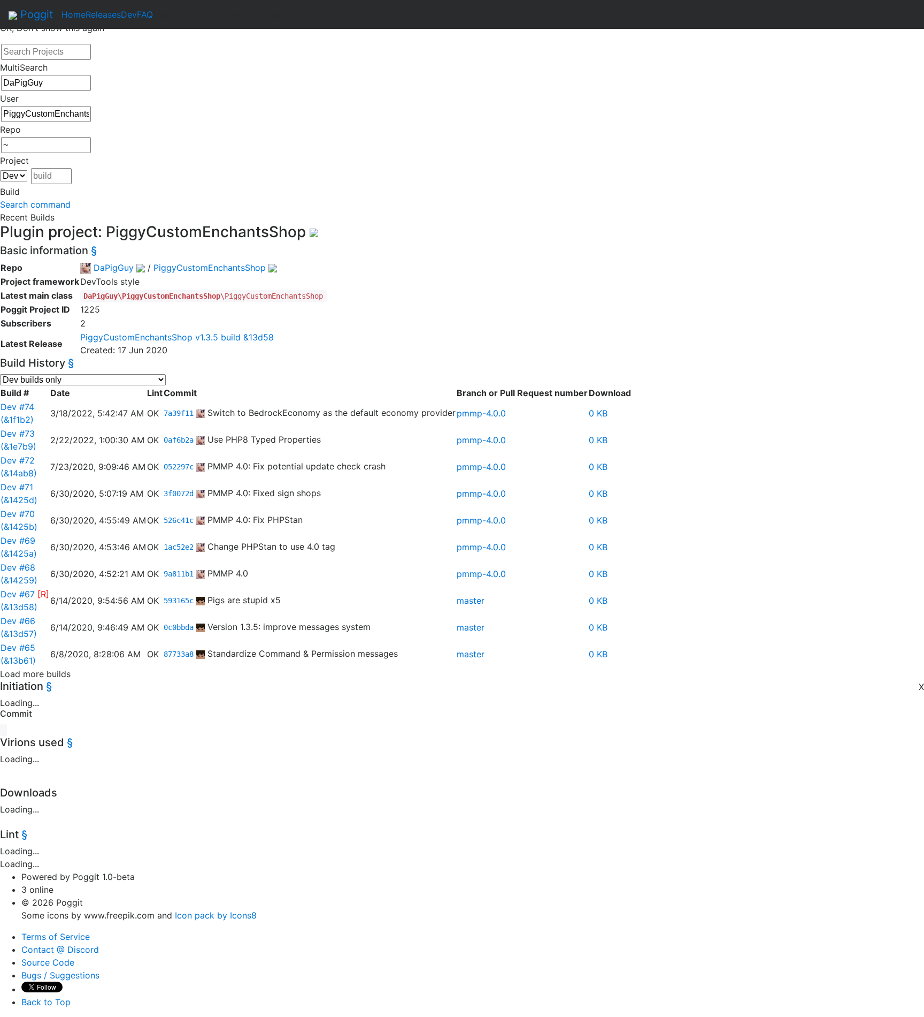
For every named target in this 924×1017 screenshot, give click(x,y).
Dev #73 (18, 433)
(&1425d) (19, 500)
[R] (43, 594)
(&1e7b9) (18, 446)
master (470, 600)
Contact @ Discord (60, 949)
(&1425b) (19, 526)
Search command (35, 204)
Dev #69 (18, 540)
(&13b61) (18, 660)
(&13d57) (19, 633)
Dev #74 (17, 406)
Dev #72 (18, 460)
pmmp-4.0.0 (481, 413)
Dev (129, 14)
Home (73, 14)
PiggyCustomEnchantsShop (209, 267)
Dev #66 (18, 621)
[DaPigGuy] (200, 412)
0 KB (598, 413)
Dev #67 (18, 594)
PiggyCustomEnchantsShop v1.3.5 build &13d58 (177, 337)
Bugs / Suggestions (60, 975)
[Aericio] (200, 600)
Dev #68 (18, 567)
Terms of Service (55, 936)
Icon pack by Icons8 (216, 915)
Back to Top (46, 1002)
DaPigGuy (114, 267)
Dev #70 (18, 514)
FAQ (145, 14)
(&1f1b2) (17, 419)
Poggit (35, 14)
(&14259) (19, 580)
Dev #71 (17, 487)
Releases (103, 14)
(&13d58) (19, 607)
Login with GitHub (190, 14)
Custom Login (255, 14)
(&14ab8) (19, 473)
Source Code (47, 962)
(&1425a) (19, 553)
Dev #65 (18, 647)
